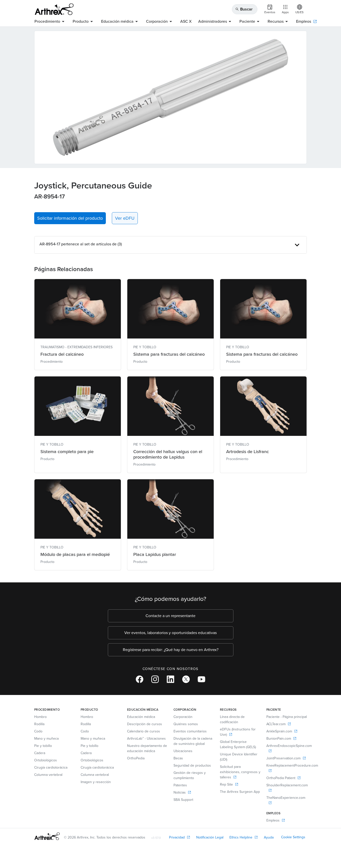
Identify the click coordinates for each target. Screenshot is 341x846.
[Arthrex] (54, 9)
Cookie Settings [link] (293, 837)
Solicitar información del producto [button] (70, 218)
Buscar (244, 9)
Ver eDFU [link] (125, 218)
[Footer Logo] (47, 836)
